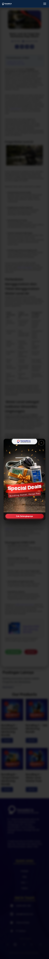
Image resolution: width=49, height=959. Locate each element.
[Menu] (44, 3)
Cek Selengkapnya (24, 516)
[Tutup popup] (41, 443)
